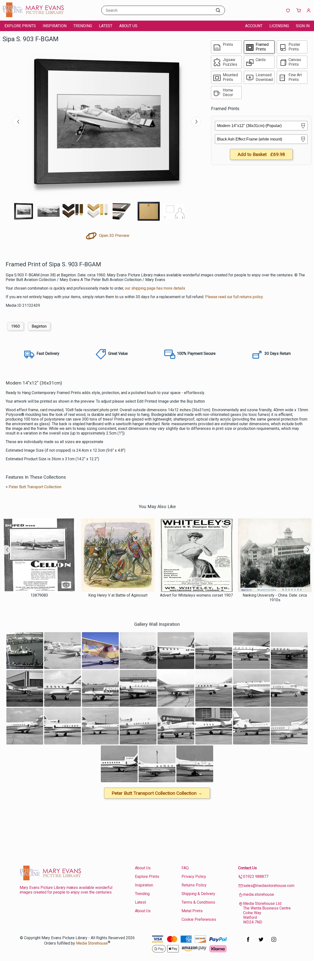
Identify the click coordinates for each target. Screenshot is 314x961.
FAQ (185, 868)
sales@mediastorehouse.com (268, 885)
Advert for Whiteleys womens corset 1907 (196, 595)
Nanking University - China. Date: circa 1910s (275, 597)
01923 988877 (255, 876)
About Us (128, 26)
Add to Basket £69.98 (261, 154)
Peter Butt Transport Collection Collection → (157, 793)
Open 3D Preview (113, 235)
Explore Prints (20, 26)
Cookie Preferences (199, 919)
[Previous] (17, 121)
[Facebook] (248, 942)
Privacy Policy (194, 876)
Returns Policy (194, 885)
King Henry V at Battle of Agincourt (117, 595)
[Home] (33, 15)
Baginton (39, 326)
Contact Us (247, 868)
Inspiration (54, 26)
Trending (82, 26)
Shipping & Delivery (198, 893)
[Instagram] (274, 942)
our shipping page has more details (155, 288)
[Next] (196, 121)
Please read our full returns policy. (234, 297)
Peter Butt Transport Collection (35, 487)
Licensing (279, 26)
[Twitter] (261, 942)
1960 (15, 326)
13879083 (39, 595)
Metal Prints (192, 911)
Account (253, 26)
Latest (105, 26)
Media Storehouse (92, 943)
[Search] (218, 10)
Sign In (303, 26)
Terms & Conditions (198, 902)
